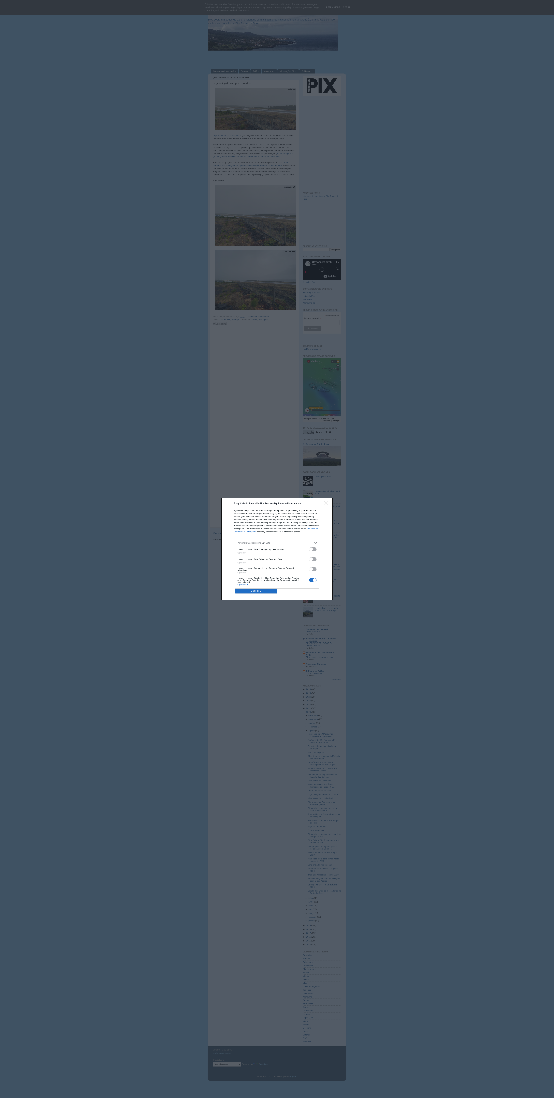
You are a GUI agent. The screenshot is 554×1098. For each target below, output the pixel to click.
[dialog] (277, 549)
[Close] (327, 503)
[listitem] (277, 542)
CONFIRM (256, 591)
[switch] (313, 549)
